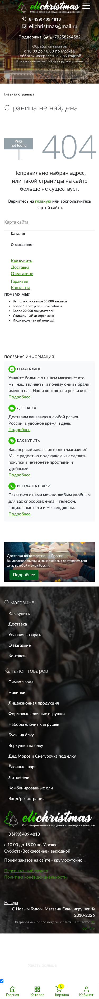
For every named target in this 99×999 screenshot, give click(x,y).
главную (43, 201)
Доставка (20, 267)
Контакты (20, 288)
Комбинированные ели (30, 788)
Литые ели (18, 777)
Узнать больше (42, 965)
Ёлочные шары (22, 767)
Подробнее (19, 397)
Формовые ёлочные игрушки (36, 714)
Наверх (11, 903)
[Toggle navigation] (86, 5)
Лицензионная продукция (33, 703)
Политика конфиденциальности (35, 877)
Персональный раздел (26, 871)
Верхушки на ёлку (25, 746)
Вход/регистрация (26, 799)
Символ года (21, 682)
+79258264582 (66, 37)
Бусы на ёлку (21, 735)
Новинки (16, 692)
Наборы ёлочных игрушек (33, 724)
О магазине (22, 274)
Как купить (21, 261)
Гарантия (19, 281)
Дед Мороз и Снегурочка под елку (42, 756)
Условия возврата (25, 635)
